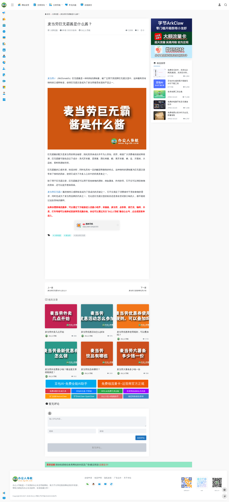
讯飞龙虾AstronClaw (58, 396)
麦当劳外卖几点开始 (54, 332)
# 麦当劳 (67, 235)
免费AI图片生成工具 (58, 391)
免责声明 (98, 478)
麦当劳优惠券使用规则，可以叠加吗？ (133, 333)
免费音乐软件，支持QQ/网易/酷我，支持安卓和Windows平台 (178, 71)
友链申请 (88, 478)
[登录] (219, 5)
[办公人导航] (22, 479)
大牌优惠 (55, 14)
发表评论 (141, 438)
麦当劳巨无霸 (54, 192)
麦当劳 (51, 78)
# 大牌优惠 (57, 235)
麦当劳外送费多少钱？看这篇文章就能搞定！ (61, 371)
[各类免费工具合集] (160, 94)
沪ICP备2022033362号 (48, 496)
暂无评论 (54, 403)
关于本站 (127, 478)
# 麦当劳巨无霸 (79, 235)
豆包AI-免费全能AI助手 (71, 384)
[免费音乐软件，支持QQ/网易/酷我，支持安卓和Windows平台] (160, 73)
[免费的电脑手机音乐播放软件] (160, 104)
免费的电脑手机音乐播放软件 (178, 102)
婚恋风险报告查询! (136, 396)
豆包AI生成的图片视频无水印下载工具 (178, 82)
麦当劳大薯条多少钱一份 (128, 369)
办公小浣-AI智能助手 (110, 396)
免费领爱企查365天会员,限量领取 (178, 113)
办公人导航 (85, 30)
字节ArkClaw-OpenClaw (84, 396)
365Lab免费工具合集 (110, 391)
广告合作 (117, 478)
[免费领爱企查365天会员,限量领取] (160, 115)
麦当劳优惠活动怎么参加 (92, 332)
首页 (48, 14)
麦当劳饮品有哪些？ (90, 369)
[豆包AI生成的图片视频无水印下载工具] (160, 83)
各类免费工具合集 (175, 91)
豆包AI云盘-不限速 (84, 391)
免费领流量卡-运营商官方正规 (123, 384)
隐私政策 (108, 478)
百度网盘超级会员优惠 (136, 391)
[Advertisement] (97, 56)
